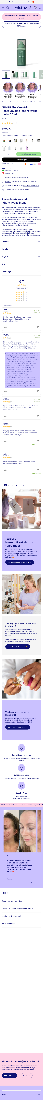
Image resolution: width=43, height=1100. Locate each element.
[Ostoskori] (40, 7)
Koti (3, 102)
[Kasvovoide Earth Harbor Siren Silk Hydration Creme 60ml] (21, 148)
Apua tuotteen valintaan (12, 901)
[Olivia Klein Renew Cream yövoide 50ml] (10, 148)
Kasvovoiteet (22, 102)
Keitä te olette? (8, 924)
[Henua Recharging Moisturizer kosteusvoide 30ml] (27, 141)
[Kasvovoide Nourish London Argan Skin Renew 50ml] (32, 141)
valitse (35, 15)
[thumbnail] (6, 74)
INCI (3, 264)
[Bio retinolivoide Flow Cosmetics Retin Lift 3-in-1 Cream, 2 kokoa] (27, 148)
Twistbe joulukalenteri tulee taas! (20, 2)
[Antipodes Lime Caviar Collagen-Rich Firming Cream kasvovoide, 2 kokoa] (4, 141)
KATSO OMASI (24, 190)
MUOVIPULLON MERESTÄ (31, 185)
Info (4, 1094)
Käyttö (5, 257)
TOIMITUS (8, 177)
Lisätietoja (6, 272)
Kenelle (5, 249)
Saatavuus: (6, 168)
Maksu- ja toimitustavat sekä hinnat (17, 909)
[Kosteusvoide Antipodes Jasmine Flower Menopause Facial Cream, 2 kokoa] (10, 141)
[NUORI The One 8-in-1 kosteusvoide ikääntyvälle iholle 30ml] (4, 148)
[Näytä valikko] (3, 7)
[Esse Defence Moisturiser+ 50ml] (15, 141)
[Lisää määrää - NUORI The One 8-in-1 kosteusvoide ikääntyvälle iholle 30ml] (12, 154)
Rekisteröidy (24, 23)
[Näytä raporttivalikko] (38, 327)
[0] (35, 7)
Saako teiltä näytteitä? (12, 916)
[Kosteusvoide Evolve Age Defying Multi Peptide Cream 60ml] (38, 141)
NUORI (4, 118)
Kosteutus (13, 102)
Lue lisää (5, 241)
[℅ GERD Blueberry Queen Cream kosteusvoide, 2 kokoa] (15, 148)
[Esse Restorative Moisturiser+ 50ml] (21, 141)
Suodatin (8, 306)
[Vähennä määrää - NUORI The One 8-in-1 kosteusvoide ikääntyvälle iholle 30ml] (4, 154)
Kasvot (7, 102)
